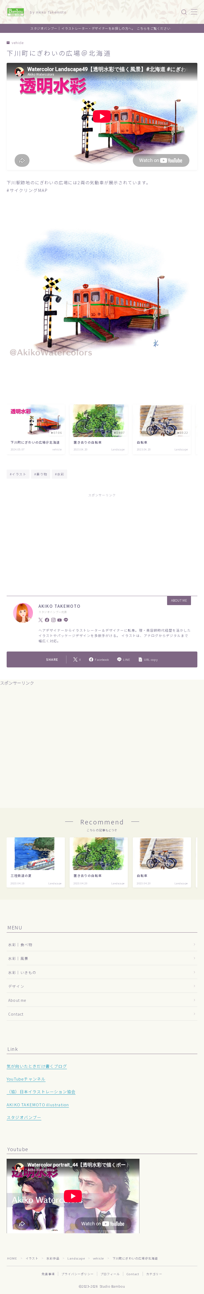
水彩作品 (53, 1258)
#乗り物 (40, 474)
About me (17, 1000)
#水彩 (59, 474)
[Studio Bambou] (15, 12)
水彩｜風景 (18, 958)
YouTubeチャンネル (26, 1079)
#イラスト (18, 474)
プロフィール (110, 1274)
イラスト (32, 1258)
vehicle (18, 42)
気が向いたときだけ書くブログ (37, 1066)
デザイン (16, 986)
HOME (12, 1258)
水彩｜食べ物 (20, 944)
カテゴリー (154, 1274)
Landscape (76, 1258)
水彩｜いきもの (22, 972)
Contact (15, 1014)
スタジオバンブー (24, 1117)
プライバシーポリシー (77, 1274)
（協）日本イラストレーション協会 (41, 1091)
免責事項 (48, 1274)
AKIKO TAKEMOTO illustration (38, 1104)
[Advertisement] (102, 539)
